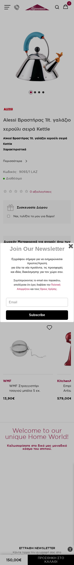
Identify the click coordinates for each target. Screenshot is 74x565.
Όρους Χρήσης (48, 289)
